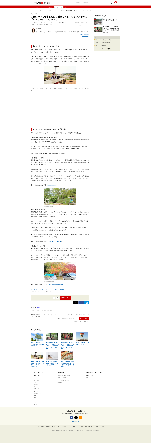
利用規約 (59, 426)
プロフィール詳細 (84, 34)
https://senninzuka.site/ (55, 241)
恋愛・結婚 (36, 388)
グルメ (35, 402)
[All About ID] (115, 3)
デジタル (36, 384)
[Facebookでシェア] (81, 302)
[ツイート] (75, 302)
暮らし (35, 386)
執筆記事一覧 (85, 36)
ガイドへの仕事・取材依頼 (63, 380)
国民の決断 (59, 382)
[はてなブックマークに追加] (86, 302)
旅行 (35, 395)
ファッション (37, 399)
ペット (65, 7)
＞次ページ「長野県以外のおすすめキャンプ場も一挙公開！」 (48, 289)
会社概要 (37, 426)
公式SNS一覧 (75, 421)
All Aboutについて (76, 426)
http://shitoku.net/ (52, 185)
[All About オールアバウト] (40, 3)
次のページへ (65, 297)
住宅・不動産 (37, 375)
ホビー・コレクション (48, 7)
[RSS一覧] (80, 417)
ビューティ (36, 382)
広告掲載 (54, 426)
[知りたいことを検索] (111, 2)
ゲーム (41, 7)
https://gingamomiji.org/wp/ (56, 284)
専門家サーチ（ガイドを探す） (64, 375)
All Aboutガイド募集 (61, 377)
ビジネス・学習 (37, 391)
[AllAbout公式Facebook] (71, 417)
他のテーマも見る (107, 49)
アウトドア (56, 10)
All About (36, 10)
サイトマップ (108, 426)
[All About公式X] (76, 417)
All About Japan (88, 377)
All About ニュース (89, 375)
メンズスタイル (37, 393)
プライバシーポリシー (66, 426)
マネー (35, 377)
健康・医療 (36, 380)
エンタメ (36, 7)
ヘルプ (113, 426)
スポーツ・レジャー (58, 7)
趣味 (48, 3)
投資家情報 (48, 426)
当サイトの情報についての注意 (97, 426)
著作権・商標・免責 (85, 426)
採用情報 (43, 426)
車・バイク (36, 404)
